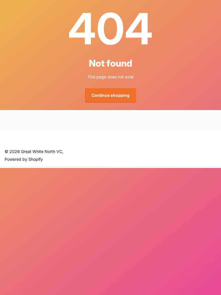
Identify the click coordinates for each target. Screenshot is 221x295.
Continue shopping (110, 95)
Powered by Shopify (24, 159)
